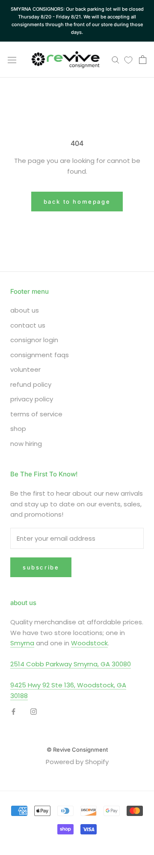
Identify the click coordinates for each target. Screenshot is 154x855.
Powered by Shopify (77, 761)
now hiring (26, 443)
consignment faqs (39, 354)
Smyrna (22, 642)
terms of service (36, 413)
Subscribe (41, 567)
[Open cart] (142, 59)
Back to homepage (77, 201)
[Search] (115, 59)
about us (24, 310)
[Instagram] (33, 711)
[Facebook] (13, 711)
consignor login (34, 339)
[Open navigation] (12, 59)
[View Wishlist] (128, 59)
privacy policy (31, 398)
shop (18, 428)
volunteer (25, 369)
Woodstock (89, 642)
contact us (27, 325)
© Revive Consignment (77, 749)
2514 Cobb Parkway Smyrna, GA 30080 (70, 663)
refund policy (30, 384)
